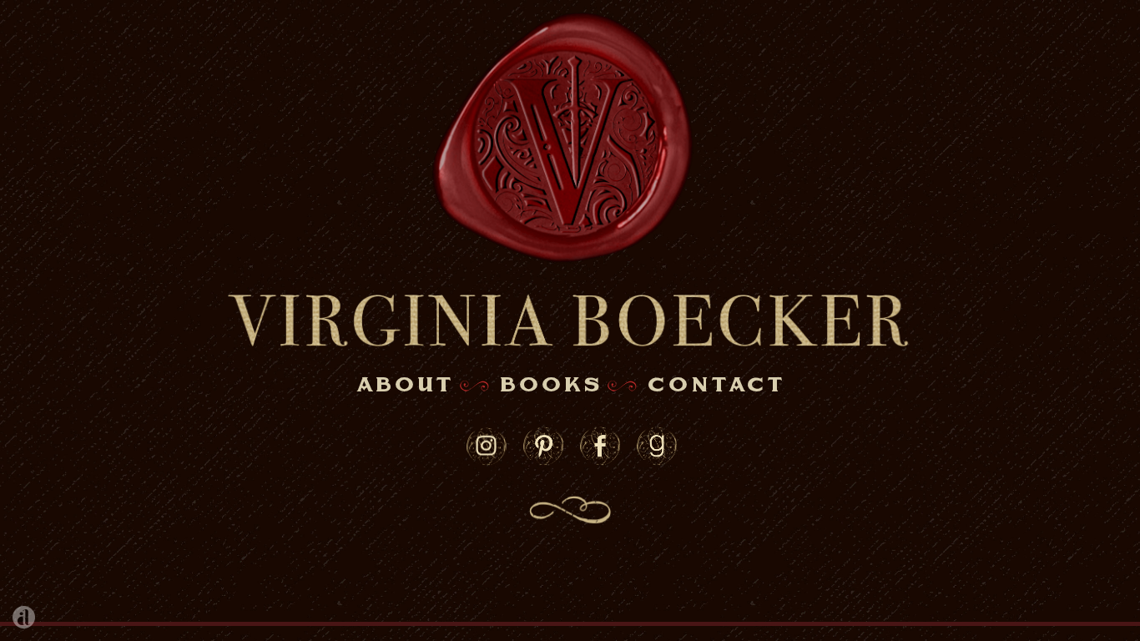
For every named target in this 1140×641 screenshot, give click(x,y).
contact (716, 385)
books (550, 385)
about (405, 385)
